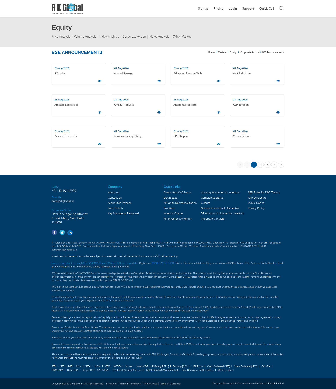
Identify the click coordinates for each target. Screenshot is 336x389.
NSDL (88, 366)
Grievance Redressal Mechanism (220, 208)
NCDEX (117, 366)
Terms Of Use (150, 383)
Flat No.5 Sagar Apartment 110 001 (70, 218)
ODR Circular (225, 370)
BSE (70, 366)
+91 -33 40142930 (64, 191)
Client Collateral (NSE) (218, 366)
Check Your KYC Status (177, 192)
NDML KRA (57, 370)
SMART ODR (168, 263)
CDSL (98, 366)
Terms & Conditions (130, 383)
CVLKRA (265, 366)
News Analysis (159, 36)
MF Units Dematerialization (180, 203)
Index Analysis (109, 36)
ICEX (107, 366)
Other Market (182, 36)
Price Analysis (61, 36)
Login (233, 8)
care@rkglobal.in (63, 201)
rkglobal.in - (78, 383)
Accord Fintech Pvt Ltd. (272, 383)
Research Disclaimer (170, 383)
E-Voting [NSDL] (160, 366)
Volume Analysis (85, 36)
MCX (78, 366)
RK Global (67, 9)
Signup (203, 8)
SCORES (156, 263)
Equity (233, 52)
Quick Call (266, 8)
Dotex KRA (72, 370)
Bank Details (115, 208)
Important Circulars (212, 218)
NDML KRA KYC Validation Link (162, 370)
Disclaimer (111, 383)
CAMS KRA (102, 370)
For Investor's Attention (178, 218)
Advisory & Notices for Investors (220, 192)
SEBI (54, 366)
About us (113, 192)
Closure (205, 203)
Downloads (170, 197)
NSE (62, 366)
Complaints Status (212, 197)
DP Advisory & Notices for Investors (222, 213)
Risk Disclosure (257, 197)
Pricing (218, 8)
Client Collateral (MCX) (245, 366)
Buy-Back (169, 208)
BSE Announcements (273, 52)
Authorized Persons (119, 203)
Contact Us (115, 197)
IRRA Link (198, 366)
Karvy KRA (87, 370)
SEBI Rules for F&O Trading (264, 192)
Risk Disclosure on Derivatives (198, 370)
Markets (222, 52)
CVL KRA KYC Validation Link (127, 370)
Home (211, 52)
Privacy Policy (256, 208)
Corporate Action (134, 36)
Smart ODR (142, 366)
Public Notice (256, 203)
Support (248, 8)
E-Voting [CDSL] (181, 366)
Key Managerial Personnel (123, 213)
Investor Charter (173, 213)
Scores (128, 366)
